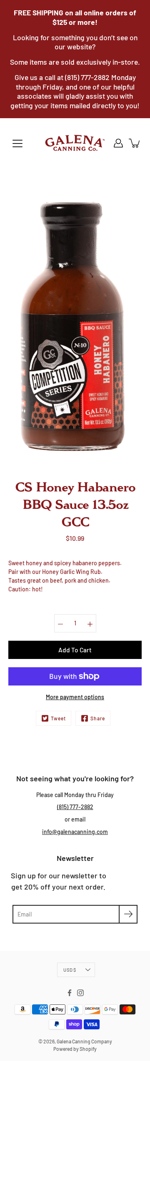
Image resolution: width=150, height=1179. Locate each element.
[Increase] (90, 623)
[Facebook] (69, 992)
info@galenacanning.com (75, 831)
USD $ (69, 969)
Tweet (58, 718)
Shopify (88, 1049)
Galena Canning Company (84, 1041)
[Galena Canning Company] (75, 143)
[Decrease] (60, 623)
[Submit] (128, 914)
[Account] (118, 143)
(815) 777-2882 (75, 806)
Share (97, 718)
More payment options (75, 696)
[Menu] (17, 143)
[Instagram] (80, 992)
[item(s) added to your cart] (135, 143)
